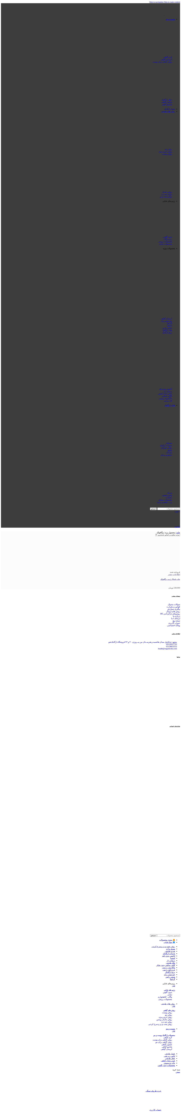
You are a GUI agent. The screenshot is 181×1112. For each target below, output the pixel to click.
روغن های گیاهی (169, 1010)
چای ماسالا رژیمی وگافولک (170, 579)
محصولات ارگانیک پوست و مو (164, 1035)
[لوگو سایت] (172, 15)
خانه (178, 532)
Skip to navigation (156, 2)
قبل (173, 986)
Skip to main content (172, 2)
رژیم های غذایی (169, 990)
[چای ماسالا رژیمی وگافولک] (163, 570)
